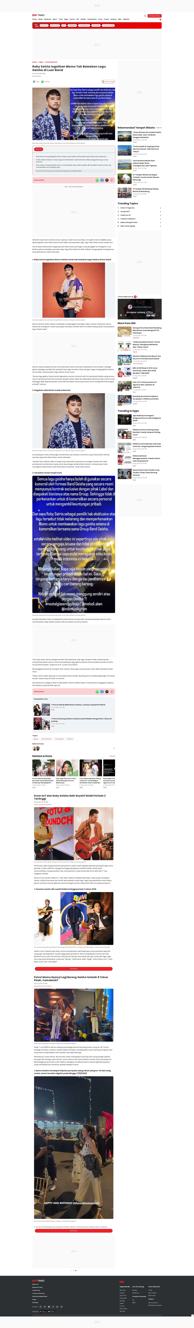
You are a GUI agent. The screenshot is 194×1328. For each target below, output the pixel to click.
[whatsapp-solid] (97, 180)
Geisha (103, 240)
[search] (145, 16)
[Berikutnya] (115, 768)
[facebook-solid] (102, 180)
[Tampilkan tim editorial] (114, 748)
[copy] (111, 180)
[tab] (39, 149)
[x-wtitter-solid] (107, 180)
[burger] (160, 19)
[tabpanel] (73, 164)
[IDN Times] (38, 15)
